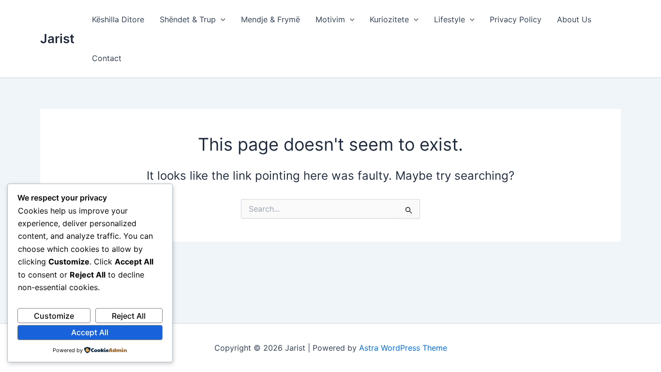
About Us (574, 19)
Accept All (89, 332)
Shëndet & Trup (188, 19)
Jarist (57, 38)
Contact (106, 58)
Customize (54, 316)
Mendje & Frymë (270, 19)
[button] (220, 19)
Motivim (330, 19)
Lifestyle (449, 19)
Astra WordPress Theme (403, 348)
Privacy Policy (515, 19)
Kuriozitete (389, 19)
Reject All (129, 316)
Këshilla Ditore (118, 19)
